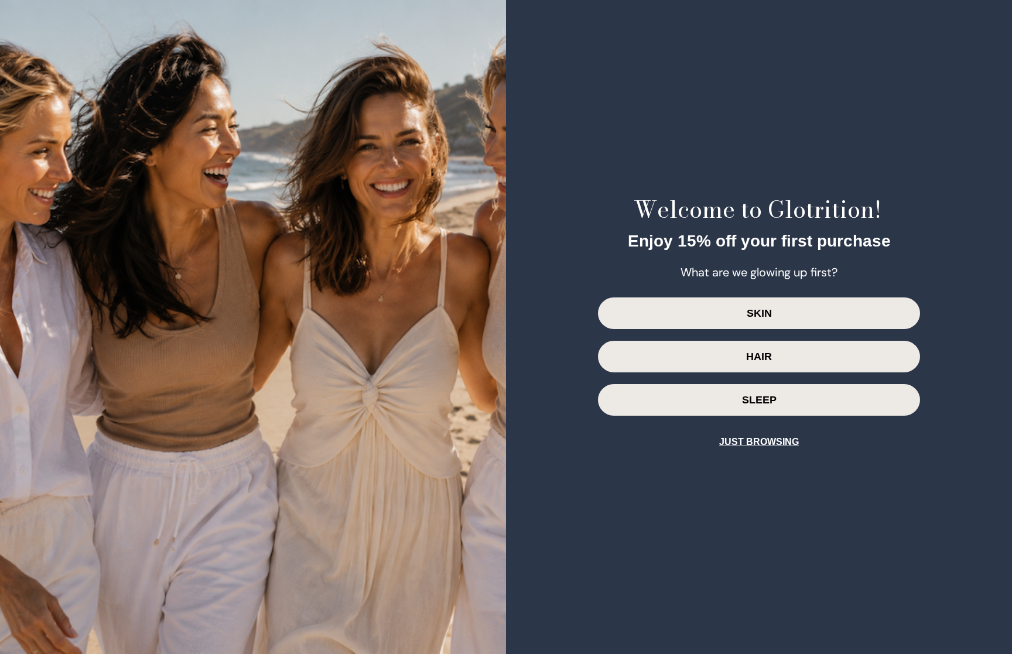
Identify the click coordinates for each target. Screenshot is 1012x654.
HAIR (759, 356)
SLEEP (759, 400)
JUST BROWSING (759, 442)
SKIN (759, 313)
